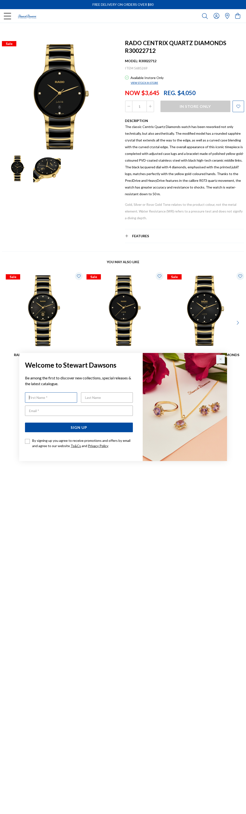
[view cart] (237, 15)
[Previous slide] (8, 322)
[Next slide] (238, 322)
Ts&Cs (76, 446)
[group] (123, 4)
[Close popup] (220, 359)
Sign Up (79, 427)
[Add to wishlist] (238, 106)
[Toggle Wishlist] (79, 276)
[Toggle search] (206, 16)
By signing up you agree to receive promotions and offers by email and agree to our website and (81, 443)
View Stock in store (144, 82)
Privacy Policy (98, 446)
